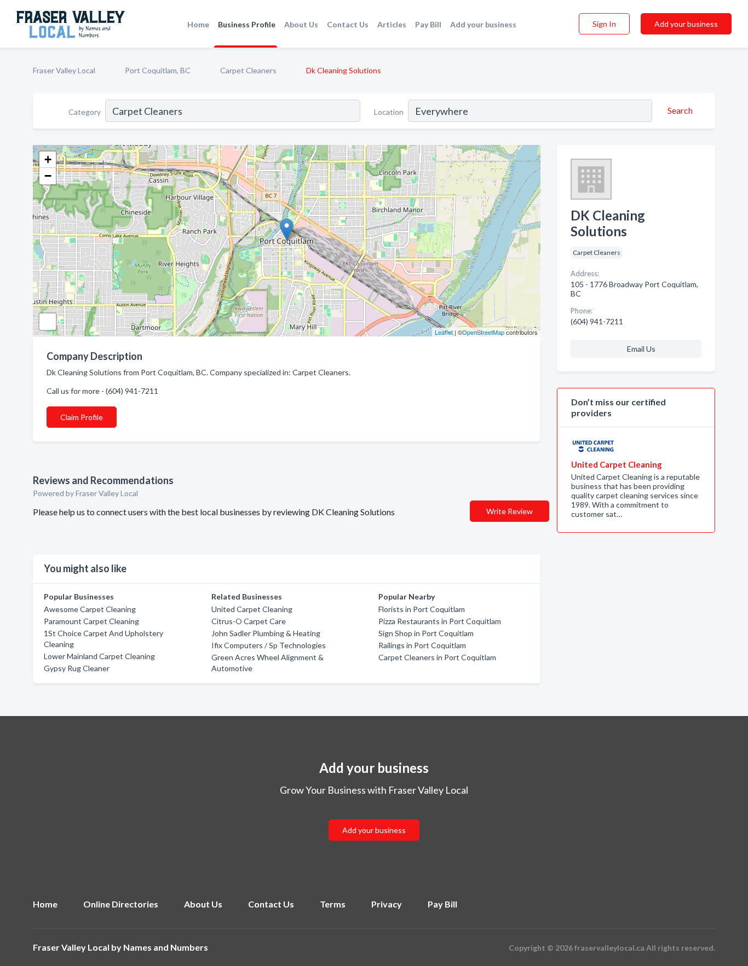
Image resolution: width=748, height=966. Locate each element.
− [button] (47, 176)
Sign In (604, 23)
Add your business (483, 24)
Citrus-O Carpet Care (248, 621)
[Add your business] (374, 817)
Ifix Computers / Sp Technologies (268, 645)
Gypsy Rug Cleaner (77, 668)
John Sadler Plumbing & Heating (265, 633)
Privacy (386, 904)
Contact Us (348, 24)
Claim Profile (81, 417)
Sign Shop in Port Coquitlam (426, 633)
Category (84, 112)
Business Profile (246, 24)
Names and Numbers (165, 947)
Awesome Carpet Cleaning (90, 609)
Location (389, 112)
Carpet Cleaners (248, 70)
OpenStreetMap (483, 332)
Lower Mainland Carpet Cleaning (99, 656)
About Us (301, 24)
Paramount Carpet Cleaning (91, 621)
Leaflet (444, 332)
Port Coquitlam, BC (158, 70)
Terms (333, 904)
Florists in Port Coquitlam (421, 609)
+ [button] (47, 159)
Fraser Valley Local (64, 70)
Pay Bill (428, 24)
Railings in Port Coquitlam (422, 645)
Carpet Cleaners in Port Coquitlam (437, 657)
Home (198, 24)
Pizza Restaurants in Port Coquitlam (439, 621)
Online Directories (120, 904)
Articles (391, 24)
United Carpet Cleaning (251, 609)
